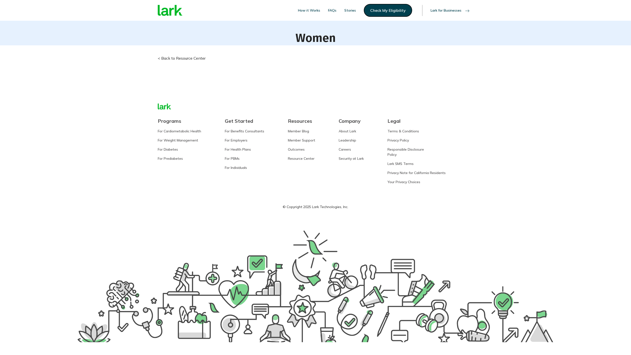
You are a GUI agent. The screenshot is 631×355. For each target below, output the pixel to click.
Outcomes (296, 149)
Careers (345, 149)
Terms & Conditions (403, 131)
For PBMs (232, 158)
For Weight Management (178, 140)
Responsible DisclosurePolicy (405, 152)
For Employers (236, 140)
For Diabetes (168, 149)
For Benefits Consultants (244, 131)
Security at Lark (351, 158)
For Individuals (236, 167)
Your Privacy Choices (403, 182)
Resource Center (301, 158)
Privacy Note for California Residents (416, 173)
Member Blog (298, 131)
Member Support (301, 140)
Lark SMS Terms (400, 163)
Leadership (347, 140)
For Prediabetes (170, 158)
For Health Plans (238, 149)
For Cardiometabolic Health (179, 131)
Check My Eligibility (388, 10)
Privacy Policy (398, 140)
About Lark (347, 131)
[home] (170, 10)
